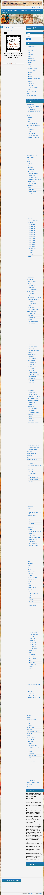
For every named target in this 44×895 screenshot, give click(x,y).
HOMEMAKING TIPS (32, 201)
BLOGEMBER (31, 273)
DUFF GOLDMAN (32, 133)
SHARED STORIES (31, 285)
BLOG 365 (30, 319)
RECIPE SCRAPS (32, 378)
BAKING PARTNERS (31, 317)
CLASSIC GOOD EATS (33, 392)
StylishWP (40, 893)
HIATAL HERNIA (31, 171)
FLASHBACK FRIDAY (33, 323)
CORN (30, 704)
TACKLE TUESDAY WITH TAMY (34, 422)
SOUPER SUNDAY (31, 414)
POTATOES (31, 519)
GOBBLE (30, 652)
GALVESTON (31, 776)
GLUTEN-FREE (30, 563)
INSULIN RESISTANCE (32, 181)
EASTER (29, 256)
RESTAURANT (31, 668)
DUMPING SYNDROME (33, 173)
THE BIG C (30, 193)
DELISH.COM (31, 620)
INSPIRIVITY (31, 325)
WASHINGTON (30, 778)
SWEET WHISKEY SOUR (33, 123)
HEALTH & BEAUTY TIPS (32, 199)
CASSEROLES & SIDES (32, 60)
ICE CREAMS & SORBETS (34, 553)
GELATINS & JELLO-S (33, 551)
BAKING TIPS (30, 197)
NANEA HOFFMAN (32, 329)
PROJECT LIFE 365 (30, 487)
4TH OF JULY (30, 212)
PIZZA (29, 583)
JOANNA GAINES (32, 658)
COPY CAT (31, 618)
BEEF (30, 591)
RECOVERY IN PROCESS (33, 177)
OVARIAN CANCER (31, 189)
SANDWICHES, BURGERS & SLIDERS (35, 681)
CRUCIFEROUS (32, 706)
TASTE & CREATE (30, 733)
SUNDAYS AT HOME (31, 420)
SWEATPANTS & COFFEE (34, 336)
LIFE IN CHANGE (32, 175)
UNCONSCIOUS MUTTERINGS (33, 443)
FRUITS (29, 64)
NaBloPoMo (30, 386)
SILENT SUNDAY (32, 334)
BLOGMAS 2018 (32, 232)
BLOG (30, 607)
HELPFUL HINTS (30, 195)
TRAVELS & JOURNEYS (35, 10)
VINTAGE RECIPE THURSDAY (33, 445)
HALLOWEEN (30, 258)
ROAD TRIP (30, 770)
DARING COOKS (32, 364)
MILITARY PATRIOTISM (31, 453)
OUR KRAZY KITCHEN (33, 394)
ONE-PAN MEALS (30, 481)
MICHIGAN (30, 751)
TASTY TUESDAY (31, 428)
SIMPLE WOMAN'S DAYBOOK (33, 412)
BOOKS (28, 127)
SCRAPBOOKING (31, 151)
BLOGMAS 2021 (32, 238)
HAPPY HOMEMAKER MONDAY (34, 374)
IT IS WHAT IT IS (31, 301)
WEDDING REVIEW (31, 780)
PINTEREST (31, 666)
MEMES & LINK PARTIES (31, 311)
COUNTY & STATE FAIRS (32, 745)
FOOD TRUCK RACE (34, 634)
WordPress (31, 893)
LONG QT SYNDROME (32, 183)
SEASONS (28, 721)
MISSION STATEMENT (32, 473)
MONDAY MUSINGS (31, 384)
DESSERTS (30, 62)
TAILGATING (31, 495)
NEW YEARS (30, 267)
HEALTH (28, 165)
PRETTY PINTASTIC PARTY (33, 398)
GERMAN (29, 561)
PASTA (30, 517)
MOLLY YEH (32, 640)
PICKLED (29, 581)
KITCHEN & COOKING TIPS (33, 203)
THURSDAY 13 (31, 340)
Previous (5, 67)
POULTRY (31, 599)
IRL (28, 159)
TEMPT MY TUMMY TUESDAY (33, 430)
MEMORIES (30, 305)
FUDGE (30, 548)
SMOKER (30, 504)
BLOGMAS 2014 (32, 224)
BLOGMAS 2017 (32, 230)
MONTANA (30, 757)
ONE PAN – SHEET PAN (32, 577)
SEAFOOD (31, 601)
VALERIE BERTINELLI (34, 648)
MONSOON (31, 743)
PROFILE (29, 475)
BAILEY (32, 254)
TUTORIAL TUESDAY (33, 346)
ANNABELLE (32, 250)
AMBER (28, 115)
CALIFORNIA (30, 741)
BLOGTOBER (30, 218)
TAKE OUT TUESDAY (32, 424)
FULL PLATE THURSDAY (32, 372)
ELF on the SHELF (32, 248)
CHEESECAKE (33, 535)
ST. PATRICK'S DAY (31, 269)
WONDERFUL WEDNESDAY (33, 449)
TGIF (30, 338)
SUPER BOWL (29, 729)
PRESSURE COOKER (32, 587)
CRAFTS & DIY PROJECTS (32, 145)
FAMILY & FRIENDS (30, 157)
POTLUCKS (30, 585)
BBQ (28, 502)
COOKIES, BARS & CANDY (34, 539)
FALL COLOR (31, 753)
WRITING (28, 786)
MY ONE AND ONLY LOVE (32, 459)
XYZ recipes (30, 713)
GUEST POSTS (30, 471)
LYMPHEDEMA (31, 185)
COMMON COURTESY (32, 356)
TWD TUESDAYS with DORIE (33, 441)
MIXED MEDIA (30, 147)
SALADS (29, 74)
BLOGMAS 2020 (32, 236)
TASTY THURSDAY (31, 426)
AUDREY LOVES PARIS (33, 321)
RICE (30, 521)
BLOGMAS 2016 (32, 228)
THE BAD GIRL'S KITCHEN (33, 477)
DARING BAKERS (32, 362)
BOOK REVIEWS (31, 129)
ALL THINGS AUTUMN (33, 220)
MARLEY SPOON (32, 662)
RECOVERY (29, 717)
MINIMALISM (29, 455)
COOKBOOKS (30, 131)
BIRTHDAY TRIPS (31, 739)
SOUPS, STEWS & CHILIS (32, 85)
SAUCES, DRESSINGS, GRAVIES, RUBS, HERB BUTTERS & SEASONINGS (34, 80)
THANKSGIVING (31, 271)
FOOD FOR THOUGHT (9, 27)
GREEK (29, 565)
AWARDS (29, 467)
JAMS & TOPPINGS (31, 571)
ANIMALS (28, 119)
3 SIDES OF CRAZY (31, 463)
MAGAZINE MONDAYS (32, 376)
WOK (29, 711)
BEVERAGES (30, 54)
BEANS (30, 702)
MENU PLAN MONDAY (32, 382)
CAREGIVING (30, 167)
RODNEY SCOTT (33, 644)
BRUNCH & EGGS (31, 58)
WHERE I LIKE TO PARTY (13, 10)
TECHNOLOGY (29, 735)
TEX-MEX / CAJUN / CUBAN (33, 87)
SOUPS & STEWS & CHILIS (33, 695)
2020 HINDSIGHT (31, 293)
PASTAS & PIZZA (31, 72)
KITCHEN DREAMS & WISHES (32, 289)
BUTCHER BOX (32, 614)
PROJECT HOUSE (31, 307)
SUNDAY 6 (30, 416)
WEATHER (30, 725)
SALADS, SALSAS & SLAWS (33, 679)
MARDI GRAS (30, 260)
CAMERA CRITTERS (32, 354)
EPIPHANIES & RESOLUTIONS (33, 299)
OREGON (29, 759)
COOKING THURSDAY (31, 143)
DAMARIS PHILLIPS (34, 630)
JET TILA (32, 636)
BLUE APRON (31, 609)
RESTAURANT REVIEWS (31, 719)
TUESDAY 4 (30, 435)
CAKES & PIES (31, 533)
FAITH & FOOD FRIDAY (32, 366)
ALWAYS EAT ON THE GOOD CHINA (35, 465)
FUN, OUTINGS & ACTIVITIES (33, 747)
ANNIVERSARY (31, 214)
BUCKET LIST (30, 295)
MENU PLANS (29, 451)
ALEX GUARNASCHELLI (34, 628)
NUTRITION (30, 187)
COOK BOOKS (31, 616)
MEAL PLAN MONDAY (32, 380)
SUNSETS (29, 723)
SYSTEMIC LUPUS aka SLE (33, 191)
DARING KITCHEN (31, 360)
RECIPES (4, 10)
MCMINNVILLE (32, 763)
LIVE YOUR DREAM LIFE (32, 303)
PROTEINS (30, 589)
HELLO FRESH (32, 654)
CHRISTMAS (30, 222)
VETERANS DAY (31, 277)
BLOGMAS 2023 (32, 242)
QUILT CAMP (30, 117)
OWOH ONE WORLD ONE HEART (33, 483)
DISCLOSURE (30, 469)
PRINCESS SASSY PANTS (34, 332)
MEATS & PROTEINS (32, 70)
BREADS (29, 56)
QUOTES (29, 283)
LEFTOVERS (30, 573)
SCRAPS (30, 670)
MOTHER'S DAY (31, 265)
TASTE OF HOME (32, 672)
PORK (30, 597)
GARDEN (28, 161)
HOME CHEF (31, 656)
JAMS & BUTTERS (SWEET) (33, 68)
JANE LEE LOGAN (32, 327)
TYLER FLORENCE (33, 646)
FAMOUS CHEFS (32, 624)
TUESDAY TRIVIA (32, 344)
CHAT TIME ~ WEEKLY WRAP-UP (34, 297)
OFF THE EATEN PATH (33, 135)
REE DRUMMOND (33, 642)
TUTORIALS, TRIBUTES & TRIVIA (33, 782)
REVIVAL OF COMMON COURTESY (34, 400)
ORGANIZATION (31, 208)
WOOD (29, 153)
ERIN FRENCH (33, 676)
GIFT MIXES (32, 541)
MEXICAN (30, 575)
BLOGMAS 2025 (32, 246)
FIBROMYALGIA (31, 169)
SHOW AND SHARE (31, 410)
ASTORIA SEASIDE (32, 761)
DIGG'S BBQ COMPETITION (32, 155)
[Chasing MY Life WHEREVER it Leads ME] (22, 3)
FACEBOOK (31, 622)
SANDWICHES (30, 76)
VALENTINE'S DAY (31, 275)
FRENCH (29, 557)
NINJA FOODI (31, 693)
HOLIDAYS (29, 210)
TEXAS (29, 772)
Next (22, 67)
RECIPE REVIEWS (31, 603)
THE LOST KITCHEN (33, 674)
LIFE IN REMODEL (31, 109)
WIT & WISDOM (31, 287)
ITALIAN (29, 66)
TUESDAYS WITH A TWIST (33, 439)
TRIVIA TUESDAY (32, 342)
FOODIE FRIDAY (31, 370)
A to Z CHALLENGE (31, 313)
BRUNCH (29, 508)
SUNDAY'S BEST (31, 418)
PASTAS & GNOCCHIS (32, 579)
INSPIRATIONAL (30, 279)
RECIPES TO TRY (30, 715)
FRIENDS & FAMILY (32, 650)
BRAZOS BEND (32, 774)
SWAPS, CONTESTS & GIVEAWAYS (33, 731)
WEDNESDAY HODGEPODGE (33, 447)
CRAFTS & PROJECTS (24, 10)
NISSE (31, 252)
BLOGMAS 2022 (32, 240)
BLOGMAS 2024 (32, 244)
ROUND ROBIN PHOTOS (32, 402)
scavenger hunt (31, 406)
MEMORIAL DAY (31, 262)
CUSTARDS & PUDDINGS (33, 543)
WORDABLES (31, 348)
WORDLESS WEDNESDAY (34, 350)
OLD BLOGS (29, 461)
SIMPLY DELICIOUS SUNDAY (34, 396)
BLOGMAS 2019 (32, 234)
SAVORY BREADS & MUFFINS (33, 687)
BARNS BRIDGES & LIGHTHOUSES (33, 125)
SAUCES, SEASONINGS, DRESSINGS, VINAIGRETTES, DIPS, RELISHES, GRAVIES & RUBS (35, 684)
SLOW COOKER (31, 83)
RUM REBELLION (32, 755)
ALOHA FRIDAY (31, 315)
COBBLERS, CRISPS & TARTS (34, 537)
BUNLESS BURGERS (34, 593)
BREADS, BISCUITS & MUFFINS (35, 531)
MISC (28, 457)
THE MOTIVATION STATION (33, 479)
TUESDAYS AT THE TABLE (33, 437)
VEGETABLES (30, 89)
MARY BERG (32, 638)
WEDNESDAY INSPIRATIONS (33, 309)
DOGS (29, 121)
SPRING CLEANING (30, 727)
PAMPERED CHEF (32, 664)
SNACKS (30, 493)
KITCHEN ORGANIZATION (33, 206)
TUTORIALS (4, 12)
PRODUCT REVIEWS (30, 485)
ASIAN (29, 52)
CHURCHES (29, 141)
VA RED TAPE (29, 784)
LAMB (30, 595)
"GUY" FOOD (32, 497)
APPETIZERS (30, 50)
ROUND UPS (30, 404)
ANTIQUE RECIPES (32, 605)
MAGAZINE (31, 660)
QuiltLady (14, 63)
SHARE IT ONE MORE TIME (33, 408)
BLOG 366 (30, 352)
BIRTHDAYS (30, 216)
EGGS (30, 510)
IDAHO (29, 749)
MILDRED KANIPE (32, 765)
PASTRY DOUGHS (32, 555)
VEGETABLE (31, 523)
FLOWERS (30, 163)
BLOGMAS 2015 (32, 226)
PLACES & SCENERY (32, 768)
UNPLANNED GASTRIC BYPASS (35, 179)
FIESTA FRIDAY (31, 368)
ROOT (30, 709)
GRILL (29, 567)
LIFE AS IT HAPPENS (31, 291)
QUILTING (29, 149)
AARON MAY (32, 626)
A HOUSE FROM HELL (31, 104)
